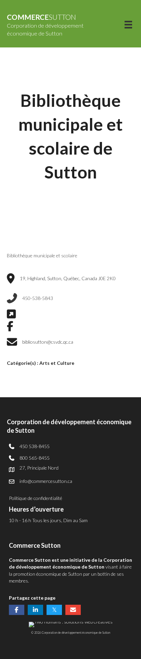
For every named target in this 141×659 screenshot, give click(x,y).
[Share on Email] (73, 610)
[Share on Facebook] (16, 610)
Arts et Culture (56, 363)
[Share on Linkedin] (35, 610)
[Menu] (128, 24)
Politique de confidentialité (35, 498)
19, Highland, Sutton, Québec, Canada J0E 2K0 (68, 278)
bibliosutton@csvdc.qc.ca (47, 342)
